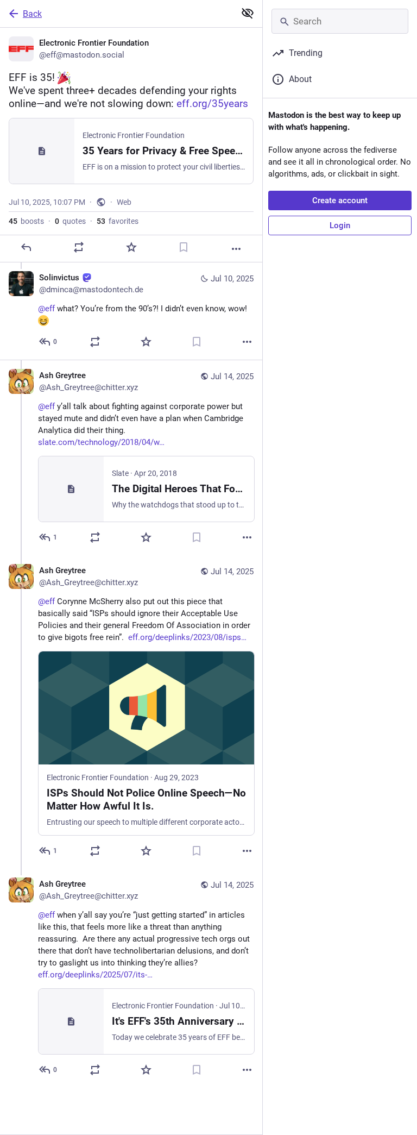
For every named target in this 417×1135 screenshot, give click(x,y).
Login (340, 225)
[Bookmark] (183, 247)
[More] (236, 248)
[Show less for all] (247, 13)
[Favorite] (131, 247)
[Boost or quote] (78, 247)
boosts (26, 221)
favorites (117, 221)
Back (32, 14)
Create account (340, 200)
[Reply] (26, 247)
